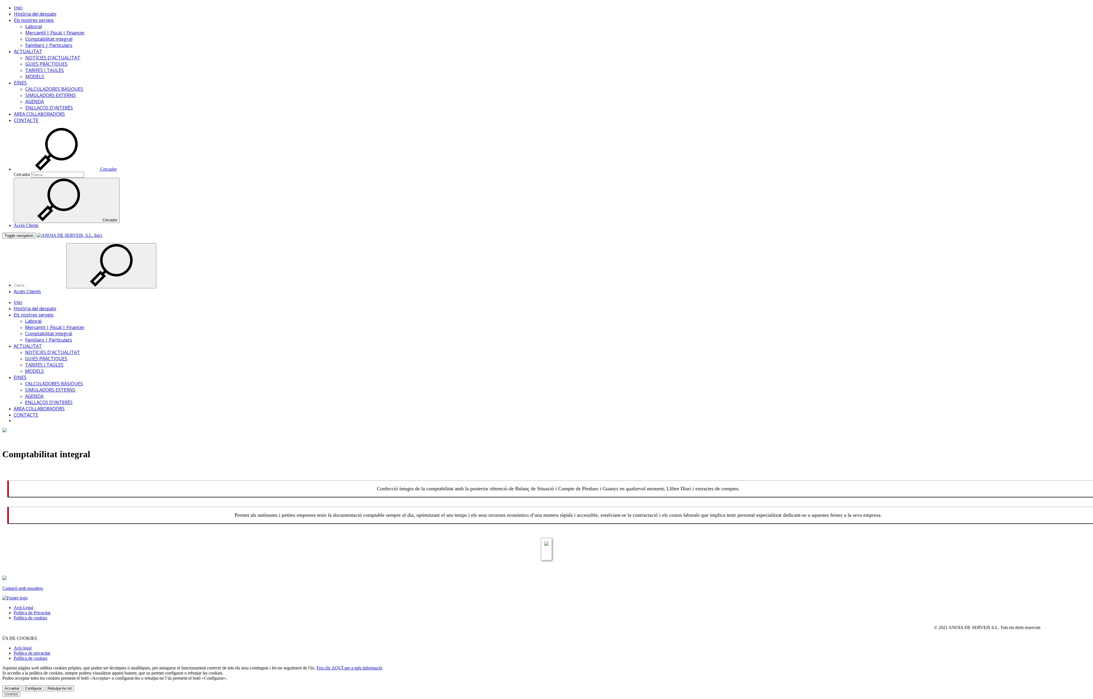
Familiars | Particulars (48, 45)
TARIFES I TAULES (44, 70)
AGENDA (34, 101)
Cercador (22, 174)
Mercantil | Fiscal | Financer (55, 33)
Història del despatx (35, 14)
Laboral (33, 26)
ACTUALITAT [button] (28, 51)
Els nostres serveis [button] (34, 20)
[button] (65, 169)
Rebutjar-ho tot (60, 688)
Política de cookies (30, 617)
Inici (18, 8)
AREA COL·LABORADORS (39, 114)
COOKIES (11, 694)
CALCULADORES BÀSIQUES (54, 89)
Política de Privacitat (32, 612)
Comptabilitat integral (48, 39)
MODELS (34, 76)
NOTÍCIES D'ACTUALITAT (52, 58)
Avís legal (23, 648)
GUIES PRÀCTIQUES (46, 64)
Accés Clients (26, 225)
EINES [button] (20, 83)
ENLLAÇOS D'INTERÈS (49, 108)
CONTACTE (26, 120)
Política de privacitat (32, 653)
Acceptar (12, 688)
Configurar (33, 688)
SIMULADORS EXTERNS (50, 95)
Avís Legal (23, 607)
